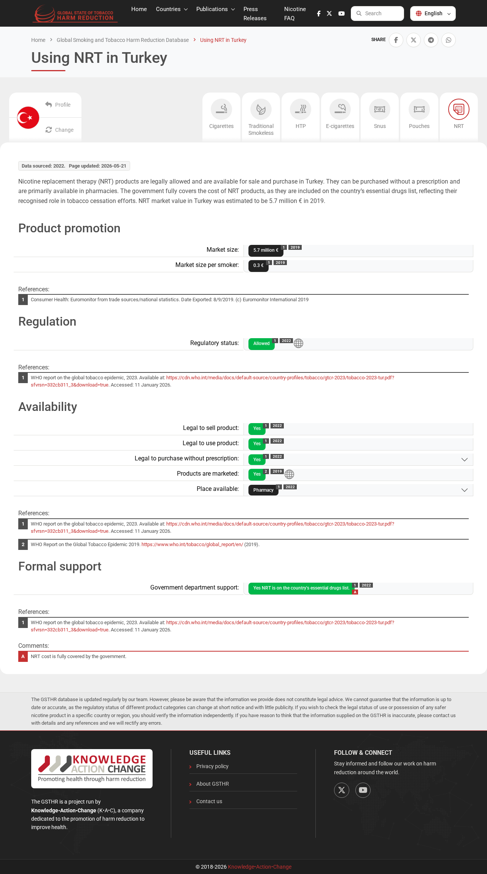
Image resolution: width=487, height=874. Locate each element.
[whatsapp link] (448, 40)
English (433, 13)
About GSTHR (212, 784)
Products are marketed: (208, 473)
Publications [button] (212, 9)
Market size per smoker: (207, 264)
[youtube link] (341, 13)
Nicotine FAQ (295, 14)
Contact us (209, 801)
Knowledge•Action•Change (259, 867)
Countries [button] (169, 9)
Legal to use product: (211, 443)
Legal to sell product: (211, 427)
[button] (396, 40)
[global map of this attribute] (298, 343)
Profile (62, 105)
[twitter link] (329, 13)
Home (139, 9)
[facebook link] (318, 13)
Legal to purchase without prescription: (187, 458)
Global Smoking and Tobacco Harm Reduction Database (122, 40)
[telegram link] (431, 40)
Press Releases (255, 14)
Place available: (218, 488)
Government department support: (194, 587)
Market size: (223, 249)
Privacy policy (212, 766)
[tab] (221, 117)
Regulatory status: (214, 343)
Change (64, 130)
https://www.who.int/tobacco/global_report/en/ (192, 544)
